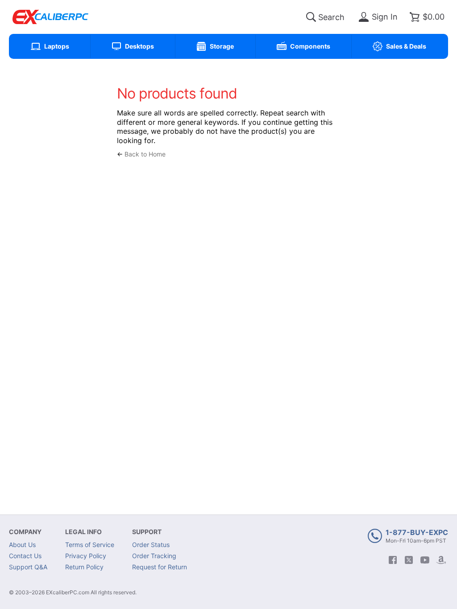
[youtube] (425, 560)
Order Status (151, 544)
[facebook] (393, 560)
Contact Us (25, 556)
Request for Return (159, 567)
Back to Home (145, 154)
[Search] (311, 17)
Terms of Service (89, 544)
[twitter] (409, 560)
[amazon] (441, 560)
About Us (22, 544)
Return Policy (84, 567)
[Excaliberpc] (50, 17)
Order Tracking (154, 556)
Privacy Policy (85, 556)
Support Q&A (28, 567)
